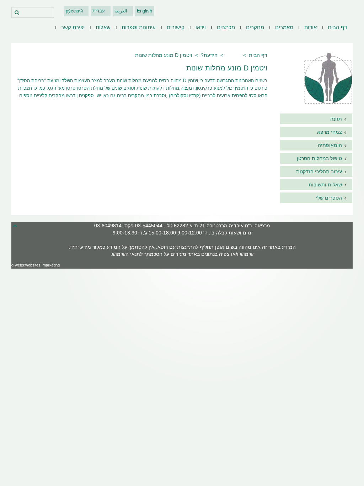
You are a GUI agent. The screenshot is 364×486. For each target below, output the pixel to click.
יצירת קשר (73, 27)
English (144, 11)
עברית (98, 11)
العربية (120, 11)
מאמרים (284, 27)
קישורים (175, 27)
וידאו (201, 27)
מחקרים (255, 27)
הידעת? (209, 55)
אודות (310, 27)
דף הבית (337, 27)
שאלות (103, 27)
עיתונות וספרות (139, 27)
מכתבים (226, 27)
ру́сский (74, 11)
